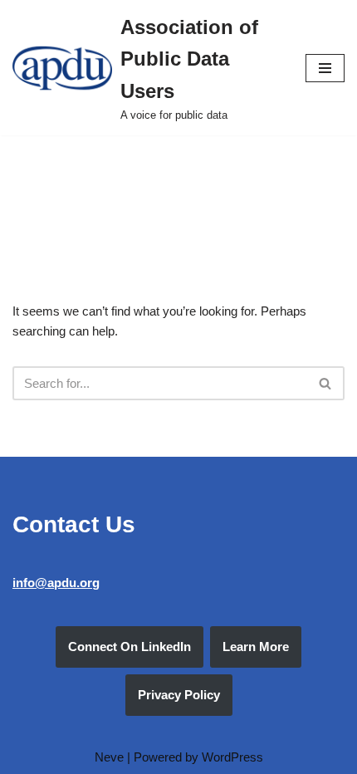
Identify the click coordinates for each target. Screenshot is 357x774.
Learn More (256, 646)
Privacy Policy (179, 695)
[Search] (326, 383)
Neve (109, 757)
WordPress (232, 757)
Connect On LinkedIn (129, 646)
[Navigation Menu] (325, 68)
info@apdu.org (56, 583)
